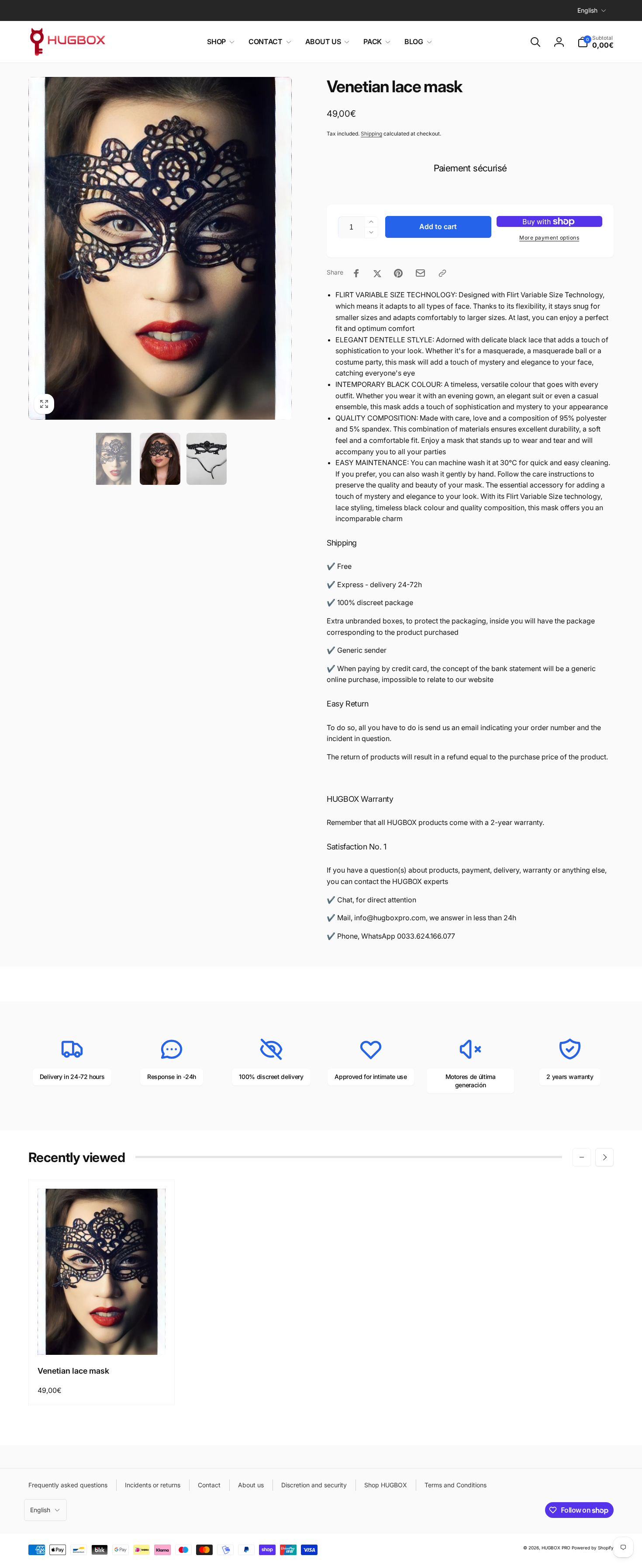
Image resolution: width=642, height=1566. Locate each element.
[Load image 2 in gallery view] (160, 459)
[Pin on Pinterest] (398, 273)
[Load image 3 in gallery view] (206, 459)
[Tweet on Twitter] (377, 273)
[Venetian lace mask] (102, 1338)
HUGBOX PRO (556, 1547)
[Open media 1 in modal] (160, 248)
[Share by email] (420, 273)
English (587, 10)
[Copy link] (442, 273)
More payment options (549, 237)
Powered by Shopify (593, 1547)
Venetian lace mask (73, 1370)
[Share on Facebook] (356, 273)
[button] (219, 41)
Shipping (371, 133)
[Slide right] (604, 1157)
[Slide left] (582, 1157)
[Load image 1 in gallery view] (113, 459)
